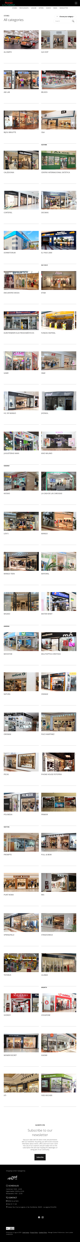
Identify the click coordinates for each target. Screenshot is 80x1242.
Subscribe (40, 1157)
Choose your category (66, 16)
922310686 (44, 144)
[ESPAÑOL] (8, 3)
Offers (41, 8)
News (55, 8)
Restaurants (24, 8)
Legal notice (25, 1232)
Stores (14, 8)
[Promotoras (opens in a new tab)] (12, 1177)
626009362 (6, 626)
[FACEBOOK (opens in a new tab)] (39, 1217)
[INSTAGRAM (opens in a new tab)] (43, 1217)
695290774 (44, 987)
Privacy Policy (34, 1232)
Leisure (33, 8)
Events (48, 8)
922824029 (6, 465)
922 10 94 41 (44, 265)
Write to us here (13, 1201)
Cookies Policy (43, 1232)
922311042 (6, 827)
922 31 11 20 (12, 1204)
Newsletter (64, 8)
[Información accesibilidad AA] (10, 1228)
